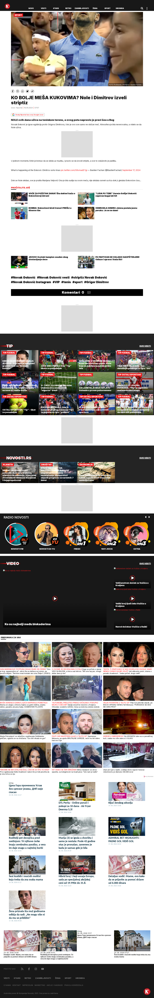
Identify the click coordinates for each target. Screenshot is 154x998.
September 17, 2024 (131, 170)
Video (12, 563)
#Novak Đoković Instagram (31, 282)
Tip (9, 346)
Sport (107, 8)
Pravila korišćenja (73, 985)
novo (31, 8)
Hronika (120, 8)
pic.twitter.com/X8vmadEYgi (74, 170)
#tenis (66, 282)
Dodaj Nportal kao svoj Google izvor (29, 115)
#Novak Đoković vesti (53, 277)
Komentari (73, 292)
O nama (7, 985)
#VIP (56, 282)
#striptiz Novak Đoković (89, 277)
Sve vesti (145, 346)
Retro (68, 8)
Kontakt (16, 985)
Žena (95, 8)
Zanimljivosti (82, 8)
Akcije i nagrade (55, 985)
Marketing (40, 985)
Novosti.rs (18, 458)
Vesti (43, 8)
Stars (56, 8)
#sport (77, 282)
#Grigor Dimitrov (96, 282)
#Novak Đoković (23, 277)
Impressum (27, 985)
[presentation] (146, 517)
